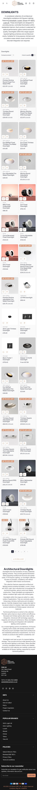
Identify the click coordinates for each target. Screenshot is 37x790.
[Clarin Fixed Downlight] (9, 497)
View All (5, 739)
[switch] (12, 55)
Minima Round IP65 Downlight (9, 481)
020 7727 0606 (13, 680)
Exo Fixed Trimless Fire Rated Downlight (26, 144)
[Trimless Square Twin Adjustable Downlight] (9, 437)
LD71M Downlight (26, 297)
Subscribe (31, 775)
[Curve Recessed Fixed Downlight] (9, 223)
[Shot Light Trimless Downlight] (9, 316)
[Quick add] (7, 74)
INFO (5, 695)
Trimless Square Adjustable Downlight (26, 419)
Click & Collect (7, 702)
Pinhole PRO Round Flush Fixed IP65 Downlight (9, 541)
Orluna (25, 20)
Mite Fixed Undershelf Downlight (7, 206)
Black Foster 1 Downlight (7, 359)
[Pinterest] (9, 688)
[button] (7, 3)
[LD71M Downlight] (27, 285)
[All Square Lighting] (18, 3)
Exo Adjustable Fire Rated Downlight (9, 174)
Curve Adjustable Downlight (26, 236)
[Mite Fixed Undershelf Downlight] (9, 192)
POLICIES (6, 747)
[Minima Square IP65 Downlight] (27, 437)
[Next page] (27, 551)
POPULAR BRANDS (10, 718)
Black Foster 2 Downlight (25, 329)
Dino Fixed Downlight (6, 265)
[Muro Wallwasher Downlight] (27, 468)
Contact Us (6, 710)
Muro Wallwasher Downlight (26, 481)
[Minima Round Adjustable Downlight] (27, 161)
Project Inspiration (8, 708)
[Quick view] (3, 74)
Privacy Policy (7, 757)
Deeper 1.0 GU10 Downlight (26, 359)
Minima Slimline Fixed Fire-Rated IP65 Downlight (26, 113)
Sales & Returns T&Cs (9, 752)
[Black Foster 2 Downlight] (27, 316)
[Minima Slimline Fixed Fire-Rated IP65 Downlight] (27, 99)
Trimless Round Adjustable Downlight (8, 113)
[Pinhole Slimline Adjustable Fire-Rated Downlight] (9, 285)
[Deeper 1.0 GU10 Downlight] (27, 345)
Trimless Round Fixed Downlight (26, 510)
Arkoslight (12, 20)
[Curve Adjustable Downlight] (27, 223)
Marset (5, 731)
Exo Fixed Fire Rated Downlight (26, 388)
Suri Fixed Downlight (23, 205)
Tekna (5, 736)
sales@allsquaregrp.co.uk (9, 682)
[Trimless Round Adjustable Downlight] (9, 99)
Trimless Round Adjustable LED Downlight (8, 419)
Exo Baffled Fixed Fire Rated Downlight (26, 82)
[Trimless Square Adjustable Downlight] (27, 406)
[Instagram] (6, 688)
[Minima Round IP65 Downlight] (9, 468)
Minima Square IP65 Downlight (25, 450)
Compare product (6, 55)
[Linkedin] (13, 688)
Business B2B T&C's (9, 754)
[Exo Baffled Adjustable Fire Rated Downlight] (9, 375)
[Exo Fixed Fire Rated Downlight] (27, 375)
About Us (6, 700)
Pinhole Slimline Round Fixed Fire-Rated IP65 (9, 82)
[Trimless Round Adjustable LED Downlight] (9, 406)
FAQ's (4, 705)
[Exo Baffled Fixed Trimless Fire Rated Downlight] (9, 130)
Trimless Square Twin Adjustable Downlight (8, 450)
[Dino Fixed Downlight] (9, 252)
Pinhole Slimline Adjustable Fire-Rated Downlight (8, 299)
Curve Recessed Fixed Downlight (8, 236)
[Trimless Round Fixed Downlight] (27, 497)
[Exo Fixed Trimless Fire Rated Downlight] (27, 130)
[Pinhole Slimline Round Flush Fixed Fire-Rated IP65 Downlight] (27, 252)
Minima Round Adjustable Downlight (25, 175)
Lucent (19, 20)
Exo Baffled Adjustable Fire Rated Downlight (8, 388)
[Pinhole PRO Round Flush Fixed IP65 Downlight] (9, 527)
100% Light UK (7, 723)
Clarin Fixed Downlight (7, 510)
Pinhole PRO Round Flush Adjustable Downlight (27, 541)
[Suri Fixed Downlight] (27, 192)
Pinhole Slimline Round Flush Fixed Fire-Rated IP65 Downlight (26, 267)
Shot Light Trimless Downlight (9, 329)
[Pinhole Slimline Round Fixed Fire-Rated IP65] (9, 68)
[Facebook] (3, 688)
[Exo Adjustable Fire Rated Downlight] (9, 161)
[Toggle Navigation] (3, 3)
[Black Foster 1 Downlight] (9, 345)
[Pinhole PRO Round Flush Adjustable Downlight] (27, 527)
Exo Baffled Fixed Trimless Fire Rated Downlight (9, 144)
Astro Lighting (7, 726)
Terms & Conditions (9, 760)
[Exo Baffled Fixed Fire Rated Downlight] (27, 68)
